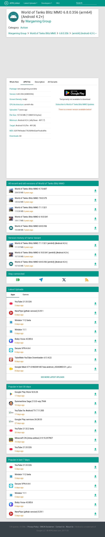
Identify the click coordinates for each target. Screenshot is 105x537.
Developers (46, 3)
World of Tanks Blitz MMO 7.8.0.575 (31, 198)
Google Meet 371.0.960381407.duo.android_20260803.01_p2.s (43, 367)
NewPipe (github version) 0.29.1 (29, 311)
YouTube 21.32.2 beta (24, 428)
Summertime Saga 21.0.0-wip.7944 (30, 401)
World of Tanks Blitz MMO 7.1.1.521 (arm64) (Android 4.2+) (41, 243)
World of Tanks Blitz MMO (43, 33)
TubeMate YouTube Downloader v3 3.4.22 (33, 357)
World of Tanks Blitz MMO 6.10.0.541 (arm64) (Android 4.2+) (42, 252)
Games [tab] (26, 295)
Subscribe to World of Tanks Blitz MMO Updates (75, 104)
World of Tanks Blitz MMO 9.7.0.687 (31, 189)
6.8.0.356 (64, 33)
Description (40, 82)
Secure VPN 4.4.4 (22, 348)
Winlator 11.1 (20, 329)
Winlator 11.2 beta (23, 320)
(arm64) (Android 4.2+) (83, 33)
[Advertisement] (52, 59)
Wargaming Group (38, 21)
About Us (69, 527)
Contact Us (60, 527)
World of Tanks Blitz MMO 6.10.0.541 (31, 217)
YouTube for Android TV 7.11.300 (29, 410)
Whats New (14, 82)
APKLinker (15, 3)
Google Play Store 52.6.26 (26, 392)
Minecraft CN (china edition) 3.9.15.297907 (34, 438)
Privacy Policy (33, 527)
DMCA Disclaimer (47, 527)
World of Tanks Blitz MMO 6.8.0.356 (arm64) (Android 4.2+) (41, 262)
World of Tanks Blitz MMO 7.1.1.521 (31, 207)
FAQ (58, 3)
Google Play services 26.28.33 (28, 419)
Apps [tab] (13, 295)
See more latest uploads (52, 377)
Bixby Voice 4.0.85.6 (24, 339)
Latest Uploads (30, 3)
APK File (26, 82)
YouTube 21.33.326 (23, 301)
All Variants (52, 82)
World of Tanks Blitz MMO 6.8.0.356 (31, 226)
